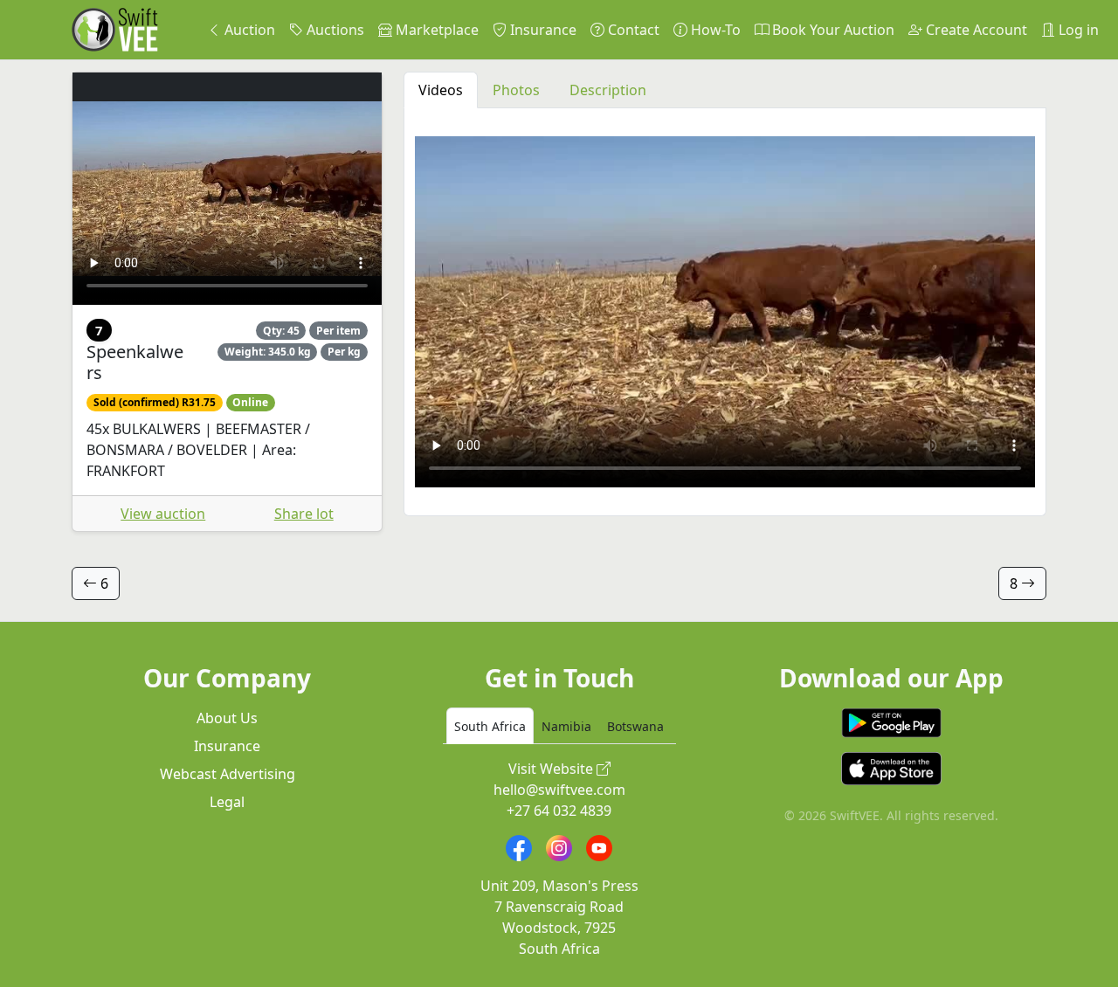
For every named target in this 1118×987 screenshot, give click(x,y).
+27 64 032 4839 (559, 810)
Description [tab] (607, 90)
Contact (631, 29)
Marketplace (435, 29)
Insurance (541, 29)
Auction (248, 29)
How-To (714, 29)
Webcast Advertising (227, 773)
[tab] (490, 725)
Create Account (974, 29)
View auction (163, 513)
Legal (227, 801)
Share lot (304, 513)
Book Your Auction (831, 29)
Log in (1077, 29)
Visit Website (552, 768)
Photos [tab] (516, 90)
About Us (227, 718)
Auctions (333, 29)
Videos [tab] (440, 90)
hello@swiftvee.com (559, 789)
